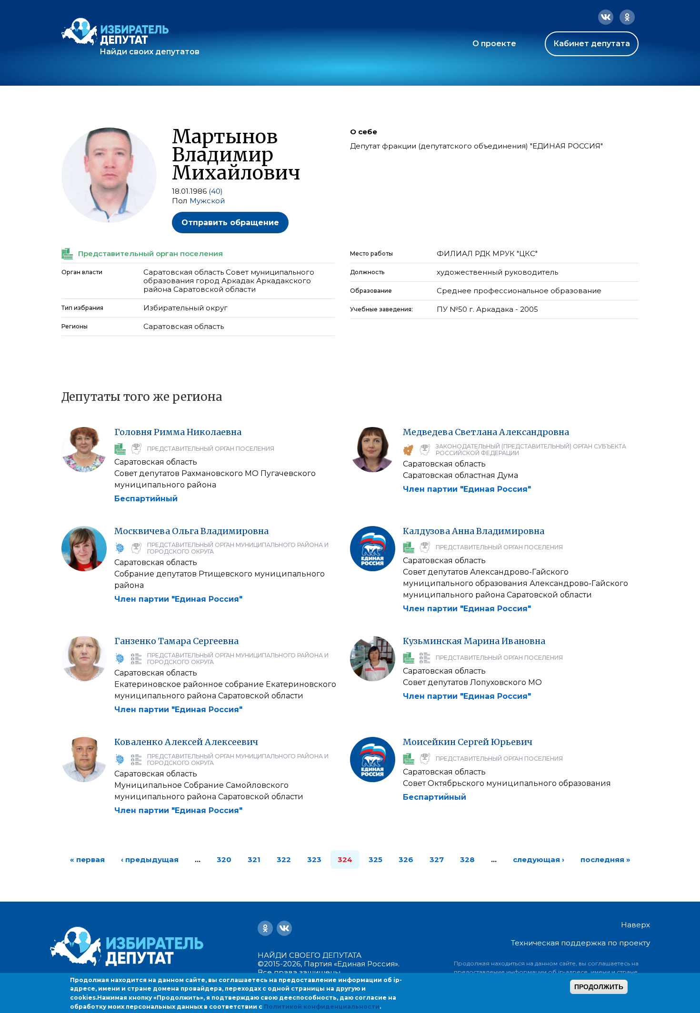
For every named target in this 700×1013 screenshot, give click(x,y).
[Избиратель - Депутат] (115, 32)
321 (254, 859)
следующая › (538, 859)
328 (467, 859)
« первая (87, 859)
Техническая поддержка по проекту (580, 942)
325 (375, 859)
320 (224, 859)
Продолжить (598, 987)
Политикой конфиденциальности (322, 1006)
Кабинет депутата (591, 43)
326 (406, 859)
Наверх (635, 925)
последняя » (605, 859)
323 (314, 859)
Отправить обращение (230, 222)
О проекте (494, 43)
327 (437, 859)
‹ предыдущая (150, 859)
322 (284, 859)
